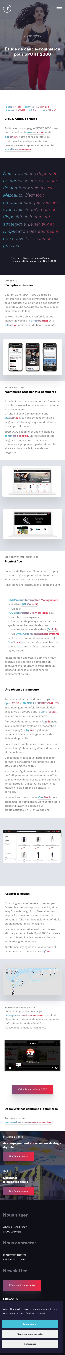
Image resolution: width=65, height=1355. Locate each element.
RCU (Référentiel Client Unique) (28, 612)
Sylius (30, 730)
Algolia (46, 721)
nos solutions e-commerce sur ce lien (28, 1122)
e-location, (11, 136)
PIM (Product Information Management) (33, 600)
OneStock (14, 642)
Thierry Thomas (15, 259)
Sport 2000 (12, 703)
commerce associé (16, 435)
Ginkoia (52, 629)
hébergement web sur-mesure (24, 1015)
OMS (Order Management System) (37, 633)
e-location (11, 325)
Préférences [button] (30, 1344)
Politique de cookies (36, 1313)
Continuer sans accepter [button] (30, 1334)
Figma (46, 951)
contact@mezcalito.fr (14, 1254)
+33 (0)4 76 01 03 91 (14, 1259)
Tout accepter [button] (30, 1324)
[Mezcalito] (7, 11)
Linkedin (10, 1299)
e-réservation (35, 132)
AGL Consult (29, 604)
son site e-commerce (18, 149)
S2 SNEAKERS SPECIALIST (40, 703)
